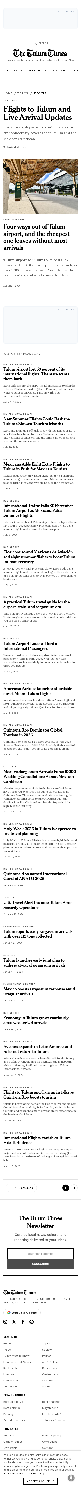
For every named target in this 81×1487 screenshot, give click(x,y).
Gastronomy (50, 1374)
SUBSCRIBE (40, 1263)
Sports (46, 1386)
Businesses (49, 1368)
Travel (7, 1349)
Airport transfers (14, 1420)
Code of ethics (13, 1441)
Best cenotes (12, 1408)
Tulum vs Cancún (53, 1420)
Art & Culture (38, 70)
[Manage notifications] (71, 1478)
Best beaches (51, 1401)
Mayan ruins (50, 1408)
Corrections (50, 1441)
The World (10, 1386)
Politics (46, 1355)
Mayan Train (11, 1380)
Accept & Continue (40, 1481)
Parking (8, 1414)
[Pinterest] (31, 1322)
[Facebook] (23, 1322)
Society (47, 1349)
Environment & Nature (17, 1362)
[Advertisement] (40, 18)
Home (7, 1343)
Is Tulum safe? (51, 1414)
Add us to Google (24, 1312)
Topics (46, 1343)
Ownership (10, 1447)
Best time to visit (14, 1401)
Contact (47, 1447)
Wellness (48, 1380)
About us (9, 1435)
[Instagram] (5, 1322)
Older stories (21, 1188)
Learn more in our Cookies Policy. (24, 1473)
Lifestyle (8, 1374)
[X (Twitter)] (14, 1322)
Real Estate (60, 70)
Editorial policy (51, 1435)
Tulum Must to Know (16, 1355)
